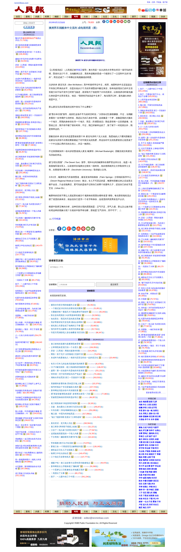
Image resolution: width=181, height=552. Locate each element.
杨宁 (151, 436)
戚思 (145, 478)
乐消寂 (152, 445)
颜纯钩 (152, 433)
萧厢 (157, 419)
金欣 (140, 402)
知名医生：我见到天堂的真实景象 (75, 319)
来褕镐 (158, 442)
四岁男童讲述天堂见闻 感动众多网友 (76, 322)
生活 (105, 17)
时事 (47, 17)
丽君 (151, 402)
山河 (146, 436)
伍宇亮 (154, 408)
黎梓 (140, 490)
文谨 (149, 405)
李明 (145, 408)
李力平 (141, 466)
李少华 (156, 499)
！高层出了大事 (67, 473)
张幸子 (152, 430)
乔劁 (146, 472)
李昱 (140, 411)
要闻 (28, 17)
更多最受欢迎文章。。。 (156, 393)
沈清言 (154, 405)
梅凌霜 (145, 402)
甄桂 (140, 457)
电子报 (165, 2)
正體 (153, 2)
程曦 (140, 408)
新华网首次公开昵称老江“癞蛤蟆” (74, 466)
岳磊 (140, 475)
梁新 (157, 490)
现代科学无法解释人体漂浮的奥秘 (75, 329)
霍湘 (154, 502)
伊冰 (153, 484)
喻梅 (149, 478)
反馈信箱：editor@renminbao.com (90, 518)
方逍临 (141, 419)
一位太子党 (147, 502)
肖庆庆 (154, 478)
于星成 (145, 496)
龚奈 (151, 413)
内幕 (37, 17)
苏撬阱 (150, 481)
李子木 (147, 419)
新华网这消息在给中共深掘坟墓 (74, 390)
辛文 (145, 405)
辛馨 (145, 481)
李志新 (147, 448)
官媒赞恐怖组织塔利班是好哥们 (74, 397)
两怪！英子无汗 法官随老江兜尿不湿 (76, 354)
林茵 (157, 439)
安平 (149, 508)
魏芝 (140, 508)
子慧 (151, 499)
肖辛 (153, 419)
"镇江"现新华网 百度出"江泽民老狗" (76, 417)
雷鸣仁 (145, 433)
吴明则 (152, 460)
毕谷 (146, 454)
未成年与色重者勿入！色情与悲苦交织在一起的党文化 (84, 358)
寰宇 (134, 17)
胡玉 (146, 445)
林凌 (140, 499)
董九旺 (150, 493)
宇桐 (153, 448)
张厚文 (156, 411)
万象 (95, 17)
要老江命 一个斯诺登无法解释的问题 (76, 446)
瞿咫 (155, 472)
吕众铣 (141, 451)
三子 (140, 493)
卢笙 (140, 505)
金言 (159, 451)
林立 (155, 487)
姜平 (153, 466)
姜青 (149, 469)
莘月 (157, 448)
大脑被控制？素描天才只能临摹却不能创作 (79, 312)
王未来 (152, 442)
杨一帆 (150, 411)
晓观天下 (152, 454)
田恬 (149, 475)
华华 (140, 478)
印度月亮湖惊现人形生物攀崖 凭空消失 (77, 332)
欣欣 (157, 496)
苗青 (145, 463)
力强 (149, 408)
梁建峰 (145, 416)
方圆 (140, 442)
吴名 (140, 413)
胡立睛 (145, 442)
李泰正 (79, 70)
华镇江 (152, 490)
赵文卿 (147, 466)
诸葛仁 (145, 487)
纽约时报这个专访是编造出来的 (75, 387)
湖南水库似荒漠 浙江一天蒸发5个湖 (76, 377)
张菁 (140, 433)
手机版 (158, 2)
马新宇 (156, 427)
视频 (153, 17)
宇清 (153, 457)
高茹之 (156, 463)
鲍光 (145, 469)
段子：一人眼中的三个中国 (71, 477)
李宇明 (141, 448)
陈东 (140, 481)
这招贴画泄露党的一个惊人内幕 (74, 433)
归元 (157, 433)
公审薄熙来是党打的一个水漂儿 (75, 347)
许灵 (140, 496)
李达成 (158, 466)
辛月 (157, 445)
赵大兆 (145, 505)
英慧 (145, 457)
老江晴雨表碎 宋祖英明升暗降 (73, 403)
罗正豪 (145, 430)
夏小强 (150, 463)
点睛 (149, 457)
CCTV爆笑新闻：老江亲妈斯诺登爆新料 (78, 367)
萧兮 (145, 411)
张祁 (151, 505)
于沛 (159, 502)
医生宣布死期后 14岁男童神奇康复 (75, 315)
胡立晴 (158, 416)
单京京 (145, 499)
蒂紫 (159, 454)
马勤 (149, 484)
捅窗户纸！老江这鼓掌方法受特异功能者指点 (80, 463)
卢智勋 (147, 451)
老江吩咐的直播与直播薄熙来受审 (76, 344)
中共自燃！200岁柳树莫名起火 (74, 410)
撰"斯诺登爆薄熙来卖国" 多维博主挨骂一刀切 (80, 394)
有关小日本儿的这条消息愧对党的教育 (77, 364)
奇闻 (76, 17)
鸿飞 (140, 463)
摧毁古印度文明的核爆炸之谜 (73, 305)
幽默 (57, 17)
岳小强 (156, 413)
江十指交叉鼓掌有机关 (70, 457)
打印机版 (56, 219)
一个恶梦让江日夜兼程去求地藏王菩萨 (77, 470)
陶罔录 (145, 460)
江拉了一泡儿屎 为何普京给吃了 (74, 430)
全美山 (158, 430)
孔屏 (155, 402)
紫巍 (155, 493)
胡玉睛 (152, 416)
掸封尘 (145, 439)
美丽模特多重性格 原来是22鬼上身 (76, 383)
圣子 (155, 436)
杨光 (140, 430)
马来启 (150, 427)
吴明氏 (152, 439)
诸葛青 (152, 496)
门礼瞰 (141, 472)
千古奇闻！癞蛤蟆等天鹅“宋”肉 (74, 437)
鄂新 (151, 472)
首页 (18, 17)
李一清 (145, 490)
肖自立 (156, 505)
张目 (140, 484)
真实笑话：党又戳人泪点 (72, 423)
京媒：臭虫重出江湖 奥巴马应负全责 (77, 407)
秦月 (140, 439)
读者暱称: (53, 284)
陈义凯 (141, 454)
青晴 (140, 469)
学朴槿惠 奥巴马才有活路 (71, 443)
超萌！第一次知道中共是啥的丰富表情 (78, 371)
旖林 (153, 475)
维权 (144, 17)
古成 (145, 427)
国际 (66, 17)
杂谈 (163, 17)
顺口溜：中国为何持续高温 (71, 414)
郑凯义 (145, 413)
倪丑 (145, 493)
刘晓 (140, 405)
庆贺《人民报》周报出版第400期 (74, 351)
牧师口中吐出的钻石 (69, 453)
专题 (124, 17)
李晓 (151, 487)
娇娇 (140, 502)
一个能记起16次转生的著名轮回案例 (76, 308)
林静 (140, 416)
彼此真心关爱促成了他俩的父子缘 (75, 326)
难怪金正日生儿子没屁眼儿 (72, 450)
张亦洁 (158, 460)
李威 (145, 475)
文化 (115, 17)
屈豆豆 (156, 481)
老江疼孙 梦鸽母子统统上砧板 (74, 427)
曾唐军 (141, 445)
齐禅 (140, 487)
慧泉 (140, 460)
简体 (148, 2)
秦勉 (140, 427)
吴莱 (145, 484)
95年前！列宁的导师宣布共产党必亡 (76, 374)
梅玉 (145, 508)
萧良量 (154, 469)
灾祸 (86, 17)
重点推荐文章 (29, 32)
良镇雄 (153, 451)
